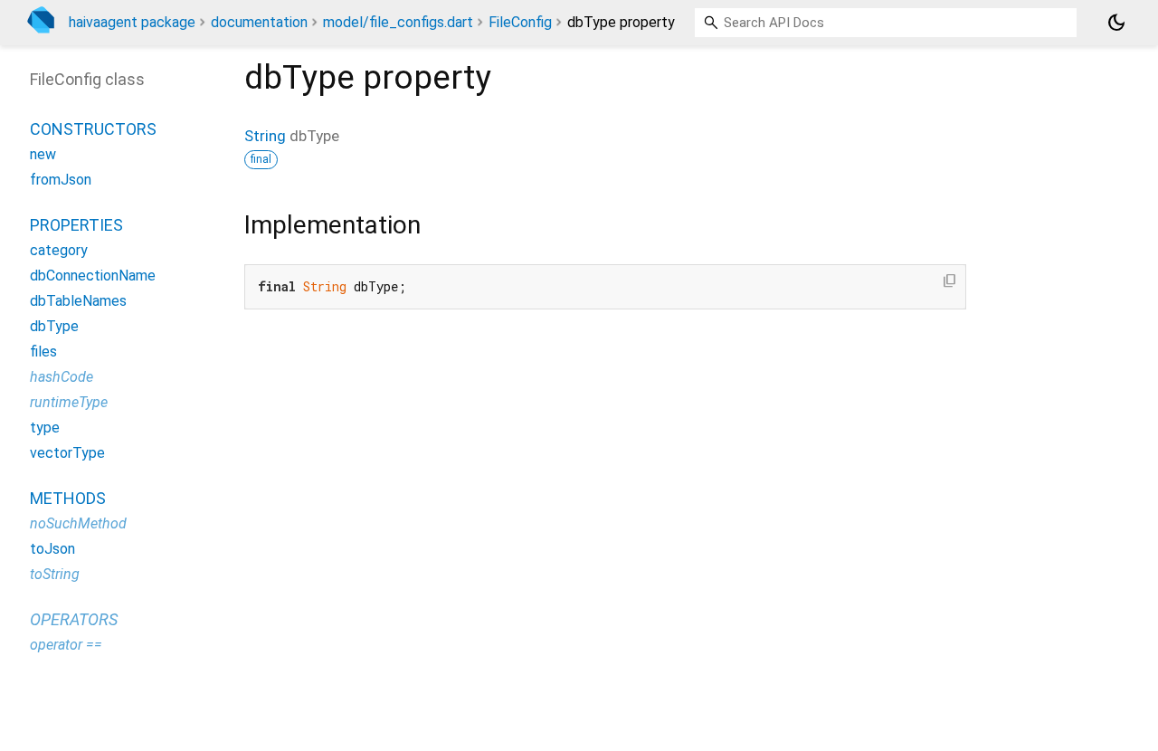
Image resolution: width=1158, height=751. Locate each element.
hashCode (61, 376)
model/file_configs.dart (398, 22)
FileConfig (520, 22)
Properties (76, 224)
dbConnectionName (93, 275)
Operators (74, 619)
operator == (66, 644)
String (265, 136)
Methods (68, 498)
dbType (54, 326)
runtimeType (69, 402)
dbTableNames (78, 300)
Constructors (93, 128)
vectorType (67, 452)
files (43, 351)
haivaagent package (132, 22)
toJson (52, 548)
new (43, 154)
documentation (259, 22)
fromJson (60, 179)
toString (55, 574)
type (45, 427)
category (59, 250)
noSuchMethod (78, 523)
